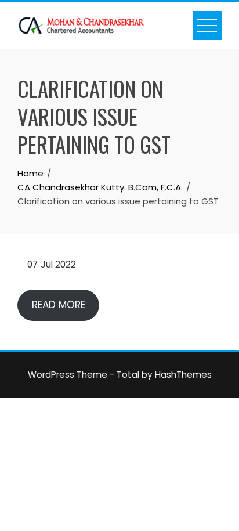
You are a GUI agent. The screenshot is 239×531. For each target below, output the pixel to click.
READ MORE (58, 305)
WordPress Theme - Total (83, 375)
